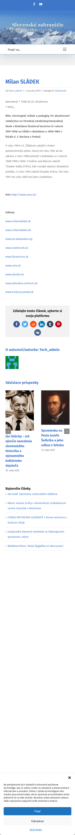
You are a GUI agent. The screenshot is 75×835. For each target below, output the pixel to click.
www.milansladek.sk (18, 221)
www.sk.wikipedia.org (18, 239)
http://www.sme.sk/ (24, 194)
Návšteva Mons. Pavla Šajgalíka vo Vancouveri (35, 546)
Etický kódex (36, 829)
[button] (69, 777)
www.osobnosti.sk (16, 247)
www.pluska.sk (14, 274)
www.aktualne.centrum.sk (21, 283)
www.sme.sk (13, 265)
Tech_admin (15, 90)
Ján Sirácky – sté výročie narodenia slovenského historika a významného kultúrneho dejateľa (18, 451)
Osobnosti (60, 90)
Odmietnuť (37, 821)
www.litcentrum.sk (16, 256)
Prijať (37, 811)
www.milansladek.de (18, 230)
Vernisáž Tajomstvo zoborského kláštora (32, 494)
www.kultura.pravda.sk (19, 292)
